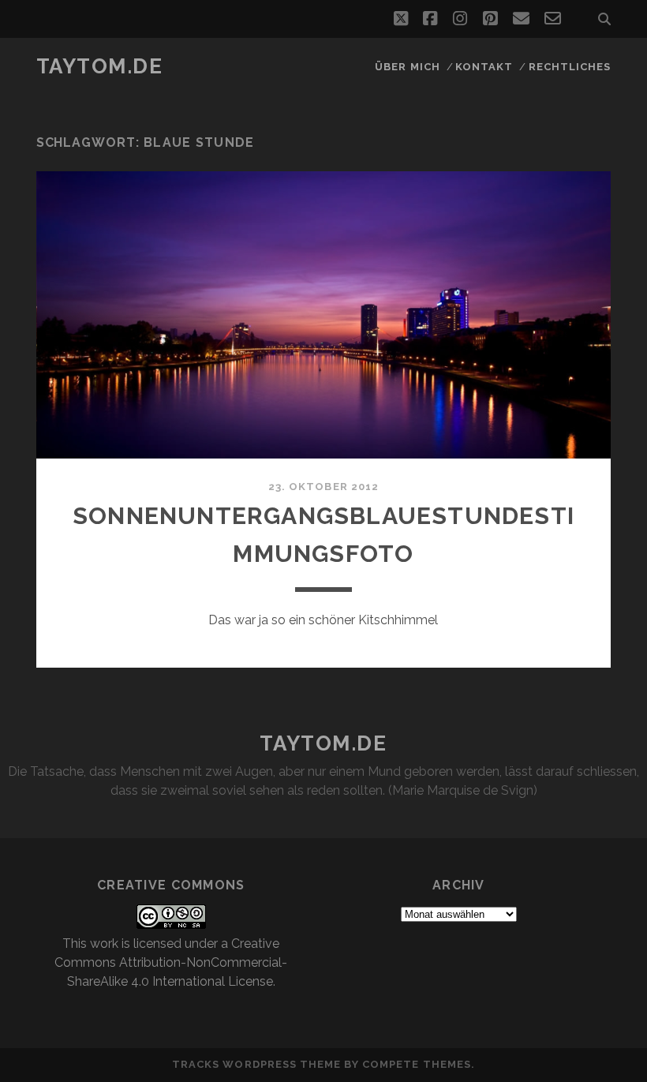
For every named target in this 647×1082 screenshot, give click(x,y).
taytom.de (99, 66)
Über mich (407, 67)
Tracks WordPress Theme (256, 1064)
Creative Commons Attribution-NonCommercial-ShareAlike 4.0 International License (170, 962)
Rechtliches (570, 67)
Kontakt (484, 67)
